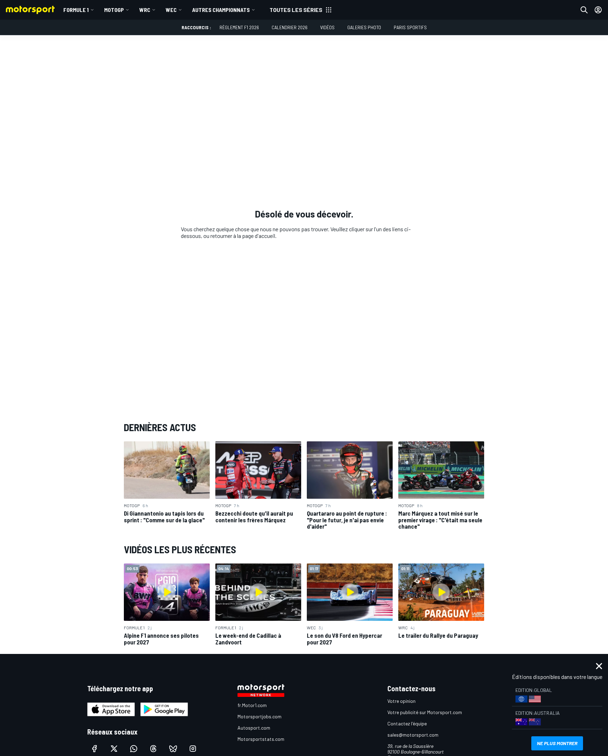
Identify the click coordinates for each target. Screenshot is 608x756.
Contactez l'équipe (407, 723)
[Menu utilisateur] (598, 10)
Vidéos (327, 27)
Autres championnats (221, 9)
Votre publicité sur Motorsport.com (424, 712)
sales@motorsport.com (412, 735)
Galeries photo (364, 27)
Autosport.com (254, 728)
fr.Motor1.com (252, 705)
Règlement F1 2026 (239, 27)
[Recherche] (584, 10)
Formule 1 (76, 9)
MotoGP (114, 9)
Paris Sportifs (410, 27)
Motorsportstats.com (261, 739)
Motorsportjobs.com (259, 716)
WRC (144, 9)
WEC (171, 9)
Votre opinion (401, 701)
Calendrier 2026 (290, 27)
